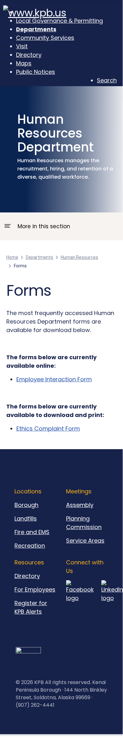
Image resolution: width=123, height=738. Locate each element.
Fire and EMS (31, 532)
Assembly (79, 505)
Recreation (29, 546)
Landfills (25, 518)
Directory (27, 576)
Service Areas (85, 541)
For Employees (34, 589)
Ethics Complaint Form (48, 428)
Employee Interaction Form (54, 379)
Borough (26, 505)
